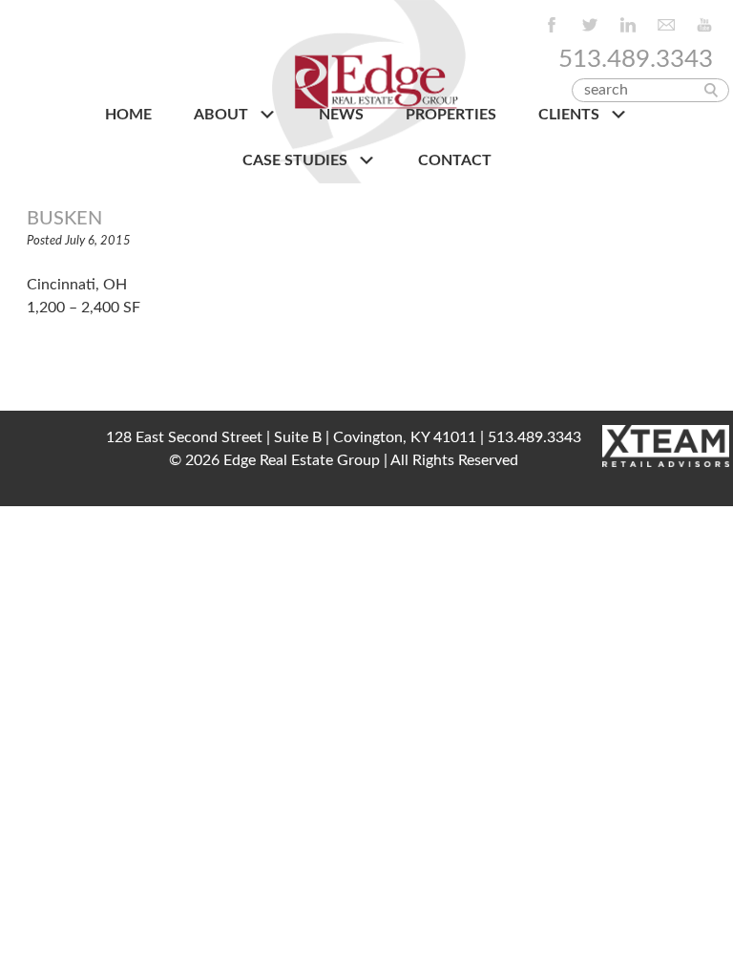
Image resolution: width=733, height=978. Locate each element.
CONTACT (455, 160)
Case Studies (296, 160)
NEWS (341, 114)
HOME (128, 114)
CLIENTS (570, 114)
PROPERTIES (451, 114)
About (223, 114)
